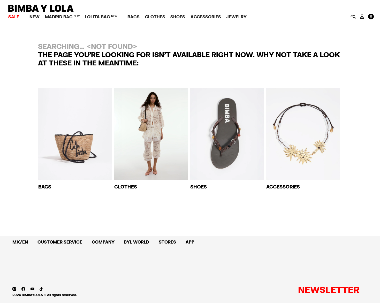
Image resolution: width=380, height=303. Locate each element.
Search (353, 16)
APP (190, 241)
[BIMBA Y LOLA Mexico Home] (41, 10)
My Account (362, 16)
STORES (167, 241)
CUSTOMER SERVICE (59, 241)
